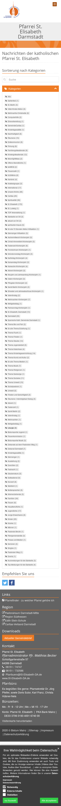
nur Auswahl (10, 800)
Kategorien (15, 88)
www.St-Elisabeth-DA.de (16, 678)
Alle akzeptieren (49, 800)
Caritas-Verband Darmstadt (20, 624)
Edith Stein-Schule (15, 620)
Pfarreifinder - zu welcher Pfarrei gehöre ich (29, 600)
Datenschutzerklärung (16, 734)
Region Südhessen (16, 616)
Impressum (47, 730)
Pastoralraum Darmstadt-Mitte (22, 613)
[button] (5, 583)
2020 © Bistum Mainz (14, 730)
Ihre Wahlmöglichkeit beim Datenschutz (30, 750)
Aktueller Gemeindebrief (18, 638)
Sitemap (34, 730)
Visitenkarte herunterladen (17, 721)
